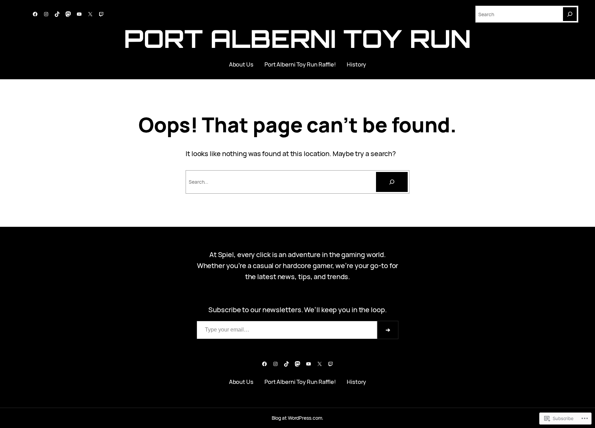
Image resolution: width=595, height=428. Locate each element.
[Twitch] (101, 14)
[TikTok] (57, 14)
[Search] (570, 14)
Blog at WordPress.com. (298, 418)
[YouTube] (79, 14)
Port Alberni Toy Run (297, 38)
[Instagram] (46, 14)
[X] (90, 14)
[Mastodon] (68, 14)
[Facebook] (35, 14)
